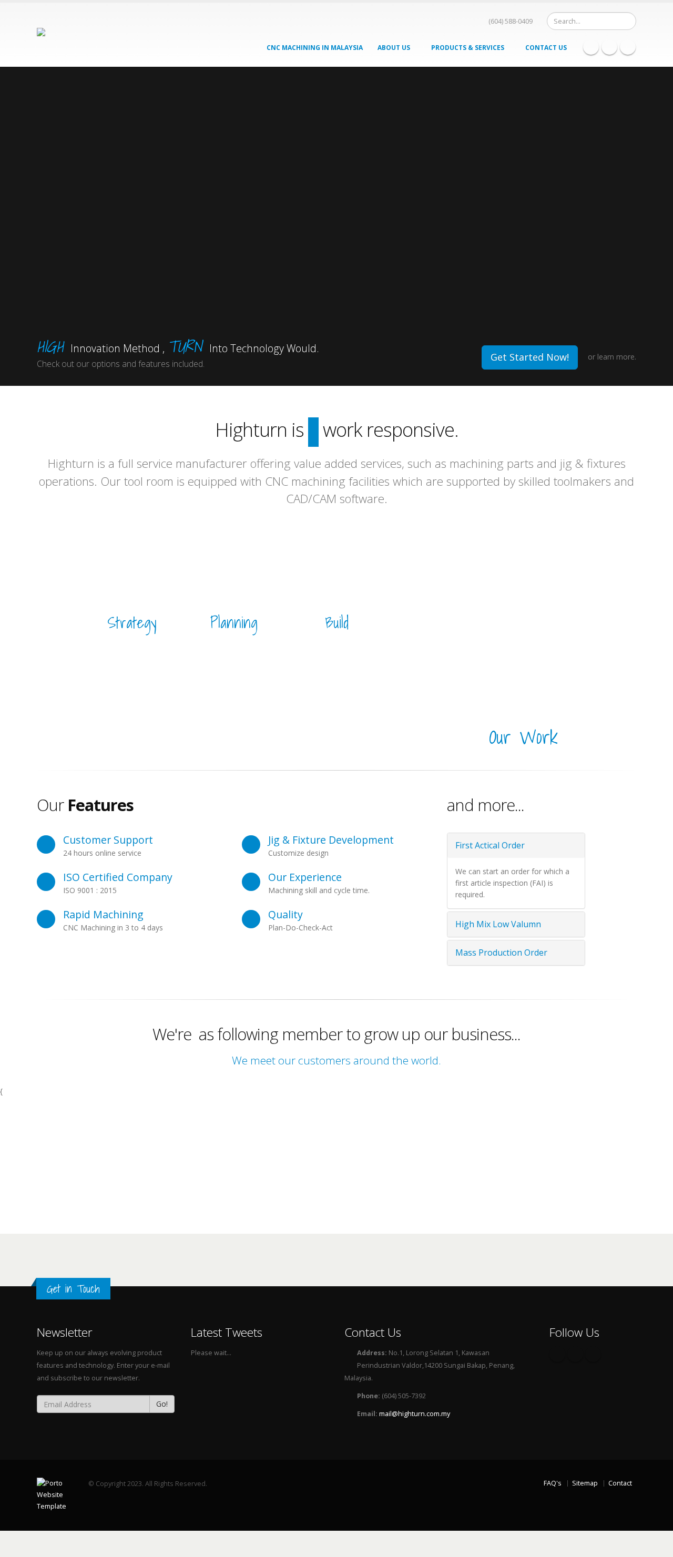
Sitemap (585, 1483)
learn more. (616, 357)
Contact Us (546, 47)
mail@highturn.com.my (414, 1413)
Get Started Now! (530, 357)
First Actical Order (490, 845)
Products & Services (468, 47)
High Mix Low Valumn (498, 924)
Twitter (609, 47)
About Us (395, 47)
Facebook (591, 47)
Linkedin (628, 47)
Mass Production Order (501, 952)
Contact (620, 1483)
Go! (162, 1404)
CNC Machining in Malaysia (315, 47)
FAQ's (553, 1483)
